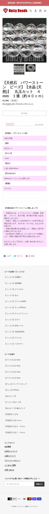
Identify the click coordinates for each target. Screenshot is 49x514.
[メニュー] (45, 10)
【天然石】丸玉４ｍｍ (13, 420)
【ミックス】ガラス (12, 320)
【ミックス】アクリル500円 (15, 301)
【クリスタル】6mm (12, 378)
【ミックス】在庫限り (13, 277)
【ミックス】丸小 (11, 295)
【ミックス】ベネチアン (14, 344)
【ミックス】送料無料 (13, 283)
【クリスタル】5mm (12, 372)
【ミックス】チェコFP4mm (15, 307)
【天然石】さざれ (11, 414)
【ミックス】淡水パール (14, 326)
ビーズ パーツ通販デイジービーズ (27, 506)
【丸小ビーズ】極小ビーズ (15, 408)
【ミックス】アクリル (13, 338)
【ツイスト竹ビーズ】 (13, 402)
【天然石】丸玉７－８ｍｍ (15, 432)
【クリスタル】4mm (12, 366)
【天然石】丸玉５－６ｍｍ (15, 426)
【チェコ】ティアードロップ (16, 384)
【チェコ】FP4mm (12, 390)
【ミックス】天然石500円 (14, 332)
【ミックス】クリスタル (14, 289)
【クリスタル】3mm (12, 360)
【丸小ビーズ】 (11, 396)
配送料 (8, 104)
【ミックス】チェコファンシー (16, 313)
